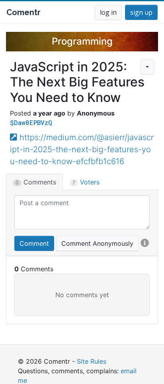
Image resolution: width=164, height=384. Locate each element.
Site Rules (91, 361)
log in (108, 12)
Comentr (23, 12)
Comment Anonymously (97, 243)
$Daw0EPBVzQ (31, 122)
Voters (86, 182)
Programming (82, 41)
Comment (34, 243)
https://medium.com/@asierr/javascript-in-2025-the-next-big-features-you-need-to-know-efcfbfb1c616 (82, 149)
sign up (141, 12)
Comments (36, 182)
